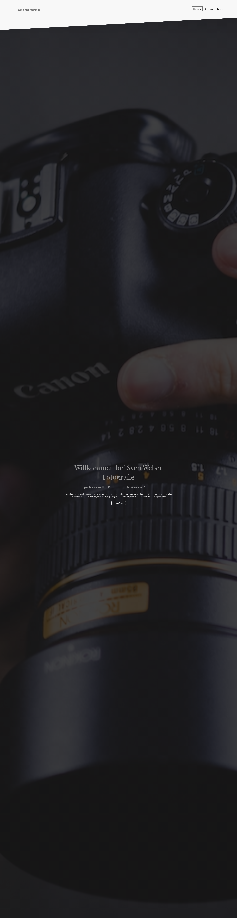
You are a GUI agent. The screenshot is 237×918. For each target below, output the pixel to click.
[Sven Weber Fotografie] (41, 14)
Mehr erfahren (119, 503)
